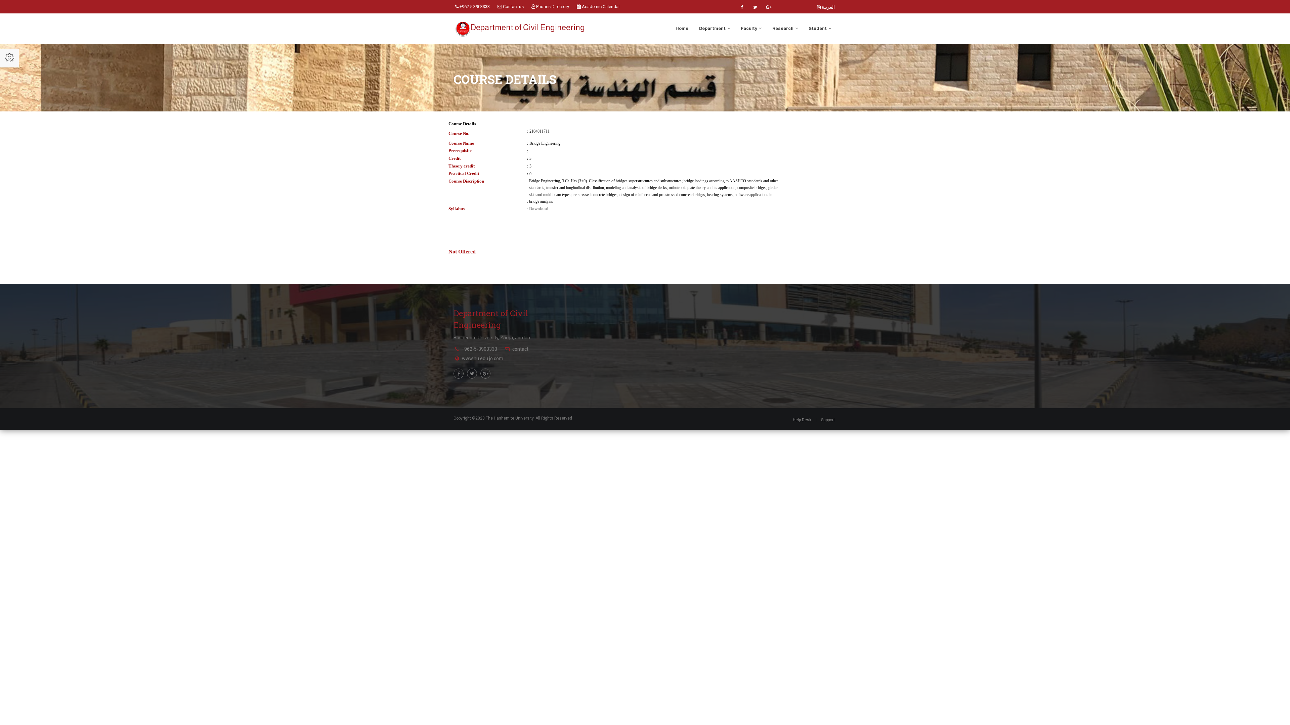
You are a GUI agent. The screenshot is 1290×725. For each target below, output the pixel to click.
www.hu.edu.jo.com (482, 358)
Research (783, 28)
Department (712, 28)
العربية (828, 7)
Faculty (749, 28)
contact (520, 349)
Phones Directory (552, 6)
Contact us (513, 6)
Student (818, 28)
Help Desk (802, 420)
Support (828, 420)
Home (682, 28)
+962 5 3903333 (474, 6)
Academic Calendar (600, 6)
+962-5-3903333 (479, 349)
